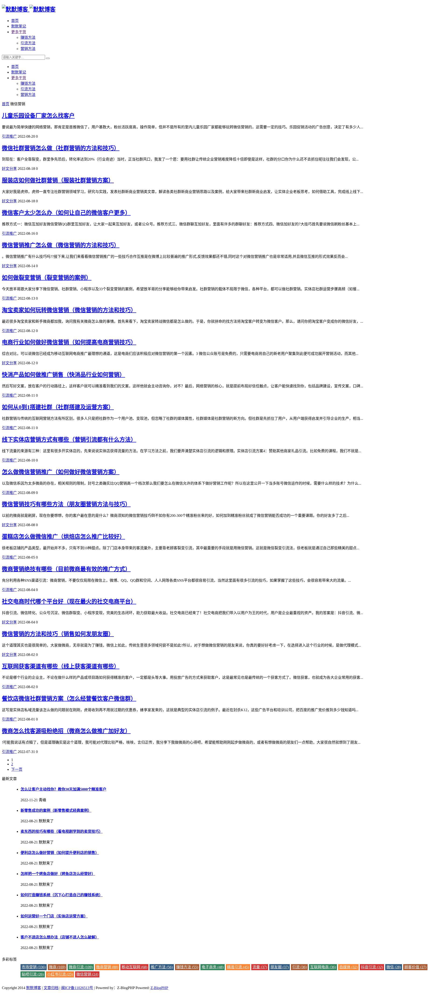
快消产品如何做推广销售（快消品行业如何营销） (63, 375)
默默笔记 (18, 26)
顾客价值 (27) (415, 967)
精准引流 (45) (238, 967)
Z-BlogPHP (159, 988)
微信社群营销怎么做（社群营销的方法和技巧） (60, 148)
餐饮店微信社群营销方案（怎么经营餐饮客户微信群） (69, 699)
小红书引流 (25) (60, 974)
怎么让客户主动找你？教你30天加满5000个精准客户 (63, 789)
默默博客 (33, 988)
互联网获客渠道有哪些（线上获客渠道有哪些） (60, 666)
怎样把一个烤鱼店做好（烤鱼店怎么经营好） (58, 874)
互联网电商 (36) (323, 967)
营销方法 (28, 49)
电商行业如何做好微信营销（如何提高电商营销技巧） (69, 342)
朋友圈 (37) (279, 967)
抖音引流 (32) (372, 967)
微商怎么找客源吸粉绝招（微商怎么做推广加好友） (66, 731)
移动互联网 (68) (134, 967)
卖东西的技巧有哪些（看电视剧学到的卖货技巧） (62, 831)
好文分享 (9, 169)
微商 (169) (57, 967)
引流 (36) (299, 967)
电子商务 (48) (213, 967)
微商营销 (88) (107, 967)
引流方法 (28, 43)
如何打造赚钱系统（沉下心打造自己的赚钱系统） (62, 895)
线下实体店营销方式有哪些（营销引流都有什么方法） (69, 440)
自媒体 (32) (348, 967)
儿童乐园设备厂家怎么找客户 (38, 116)
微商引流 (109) (81, 967)
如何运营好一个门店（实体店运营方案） (54, 916)
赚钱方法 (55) (187, 967)
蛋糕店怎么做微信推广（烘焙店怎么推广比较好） (63, 537)
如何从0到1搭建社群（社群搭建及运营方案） (58, 407)
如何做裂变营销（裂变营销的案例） (46, 278)
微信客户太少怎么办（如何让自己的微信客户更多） (66, 213)
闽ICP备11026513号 (77, 988)
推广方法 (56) (162, 967)
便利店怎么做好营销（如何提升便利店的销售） (60, 853)
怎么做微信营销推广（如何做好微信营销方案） (60, 472)
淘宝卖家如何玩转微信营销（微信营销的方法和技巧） (69, 310)
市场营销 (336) (34, 967)
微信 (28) (393, 967)
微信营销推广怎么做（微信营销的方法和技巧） (60, 245)
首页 (15, 21)
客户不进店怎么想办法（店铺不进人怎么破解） (60, 937)
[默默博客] (29, 9)
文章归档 (51, 988)
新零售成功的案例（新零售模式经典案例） (56, 810)
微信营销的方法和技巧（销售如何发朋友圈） (58, 634)
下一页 (16, 769)
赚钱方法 (28, 37)
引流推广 (9, 136)
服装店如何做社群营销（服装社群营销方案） (58, 180)
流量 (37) (259, 967)
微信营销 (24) (87, 974)
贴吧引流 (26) (33, 974)
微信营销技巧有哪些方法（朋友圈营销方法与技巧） (66, 504)
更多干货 (18, 32)
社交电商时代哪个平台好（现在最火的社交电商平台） (69, 601)
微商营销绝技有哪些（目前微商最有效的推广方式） (66, 569)
